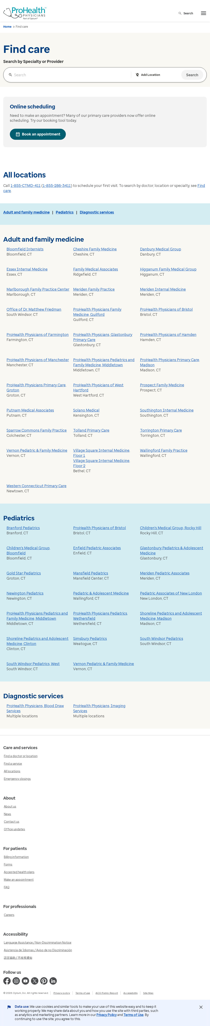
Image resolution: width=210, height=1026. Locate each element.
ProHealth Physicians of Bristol (166, 309)
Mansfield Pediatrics (90, 573)
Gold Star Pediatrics (24, 573)
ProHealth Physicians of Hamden (168, 334)
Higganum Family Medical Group (168, 269)
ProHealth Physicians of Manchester (38, 360)
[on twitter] (34, 981)
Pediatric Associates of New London (171, 593)
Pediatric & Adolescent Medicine (101, 593)
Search (188, 13)
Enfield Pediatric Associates (97, 548)
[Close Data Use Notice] (201, 1007)
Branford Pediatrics (23, 528)
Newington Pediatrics (25, 593)
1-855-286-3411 (57, 185)
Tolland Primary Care (91, 430)
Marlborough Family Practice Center (38, 289)
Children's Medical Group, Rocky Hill (170, 528)
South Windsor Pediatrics (161, 638)
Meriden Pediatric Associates (164, 573)
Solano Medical (86, 410)
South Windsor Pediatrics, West (33, 664)
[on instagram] (16, 981)
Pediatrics (65, 212)
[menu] (204, 13)
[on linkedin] (53, 981)
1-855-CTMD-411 (26, 185)
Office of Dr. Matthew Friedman (34, 309)
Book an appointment (41, 134)
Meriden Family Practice (94, 289)
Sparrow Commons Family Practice (37, 430)
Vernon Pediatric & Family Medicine (37, 450)
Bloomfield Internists (25, 249)
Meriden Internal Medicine (163, 289)
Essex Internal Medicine (27, 269)
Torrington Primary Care (161, 430)
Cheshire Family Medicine (95, 249)
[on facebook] (7, 981)
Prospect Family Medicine (162, 385)
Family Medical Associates (95, 269)
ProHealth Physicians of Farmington (38, 334)
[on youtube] (25, 981)
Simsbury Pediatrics (90, 638)
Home (7, 26)
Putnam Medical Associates (30, 410)
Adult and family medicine (26, 212)
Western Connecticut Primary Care (36, 486)
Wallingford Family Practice (163, 450)
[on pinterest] (44, 981)
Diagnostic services (97, 212)
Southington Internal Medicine (167, 410)
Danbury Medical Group (160, 249)
